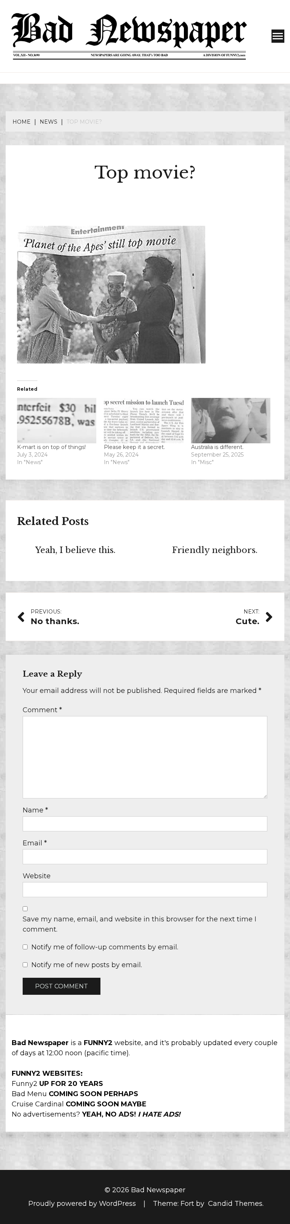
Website (37, 876)
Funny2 (24, 1084)
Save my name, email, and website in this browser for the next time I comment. (139, 924)
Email (35, 843)
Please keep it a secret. (134, 447)
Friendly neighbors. (215, 550)
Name (35, 810)
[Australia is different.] (230, 420)
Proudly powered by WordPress (83, 1203)
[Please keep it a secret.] (143, 420)
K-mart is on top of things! (51, 447)
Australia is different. (217, 447)
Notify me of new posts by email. (86, 965)
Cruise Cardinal (38, 1104)
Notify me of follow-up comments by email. (104, 947)
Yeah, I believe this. (75, 550)
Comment (42, 710)
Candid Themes (235, 1203)
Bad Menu (29, 1094)
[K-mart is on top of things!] (56, 420)
